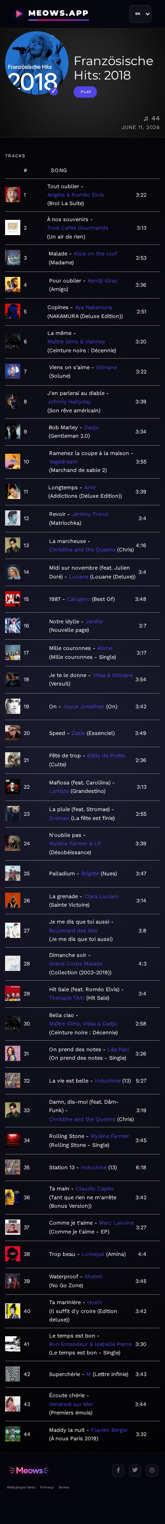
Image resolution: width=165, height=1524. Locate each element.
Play (86, 92)
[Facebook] (118, 1470)
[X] (135, 1470)
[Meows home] (56, 1470)
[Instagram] (152, 1470)
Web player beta (21, 1487)
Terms (63, 1487)
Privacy (47, 1487)
